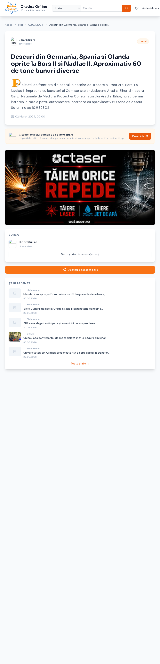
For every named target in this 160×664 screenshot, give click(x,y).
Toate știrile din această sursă (80, 254)
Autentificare (150, 8)
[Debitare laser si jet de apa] (80, 187)
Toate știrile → (80, 363)
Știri (20, 24)
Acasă (8, 24)
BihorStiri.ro (27, 40)
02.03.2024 (35, 24)
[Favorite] (137, 8)
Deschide (138, 136)
